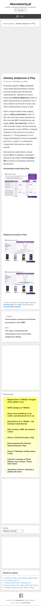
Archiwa (5, 528)
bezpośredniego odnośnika (12, 307)
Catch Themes (26, 603)
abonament (7, 305)
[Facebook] (21, 596)
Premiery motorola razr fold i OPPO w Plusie (19, 587)
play (12, 305)
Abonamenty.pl (20, 4)
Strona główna (8, 23)
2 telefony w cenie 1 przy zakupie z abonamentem (21, 578)
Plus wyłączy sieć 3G (12, 580)
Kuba (25, 81)
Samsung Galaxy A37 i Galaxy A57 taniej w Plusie (21, 585)
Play (26, 302)
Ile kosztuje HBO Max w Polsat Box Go (18, 583)
